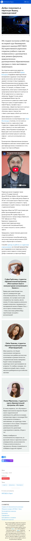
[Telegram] (5, 457)
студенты (4, 485)
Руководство (5, 513)
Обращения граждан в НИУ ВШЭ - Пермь (12, 509)
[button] (3, 25)
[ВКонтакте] (3, 457)
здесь (13, 528)
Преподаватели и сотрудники (9, 517)
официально (12, 485)
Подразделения (5, 515)
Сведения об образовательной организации (12, 506)
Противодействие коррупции (9, 511)
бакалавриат (20, 485)
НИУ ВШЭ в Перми (8, 2)
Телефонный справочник (8, 519)
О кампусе (5, 504)
